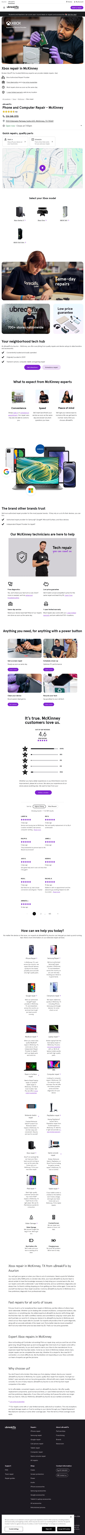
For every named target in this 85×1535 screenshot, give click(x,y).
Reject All (49, 1529)
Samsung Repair (53, 958)
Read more (37, 830)
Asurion (4, 2)
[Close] (71, 1517)
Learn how (68, 595)
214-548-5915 (12, 116)
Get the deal (72, 14)
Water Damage (30, 1223)
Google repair (31, 996)
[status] (34, 824)
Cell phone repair (53, 996)
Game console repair (53, 1154)
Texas (14, 99)
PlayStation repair (53, 1115)
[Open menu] (4, 7)
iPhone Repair (31, 958)
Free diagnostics (12, 82)
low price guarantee (30, 82)
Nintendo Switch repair (30, 1116)
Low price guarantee (53, 1047)
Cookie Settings (14, 1529)
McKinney (21, 99)
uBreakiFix (11, 2)
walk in (15, 413)
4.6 (16, 112)
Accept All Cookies (64, 1529)
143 (50, 914)
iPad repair (31, 1188)
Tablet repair (53, 1189)
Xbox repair (31, 1153)
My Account (79, 2)
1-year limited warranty (15, 92)
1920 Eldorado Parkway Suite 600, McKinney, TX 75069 (29, 121)
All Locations (6, 99)
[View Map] (42, 168)
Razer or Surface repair (31, 1075)
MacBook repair (30, 1037)
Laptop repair (53, 1037)
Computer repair (53, 1074)
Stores (70, 2)
